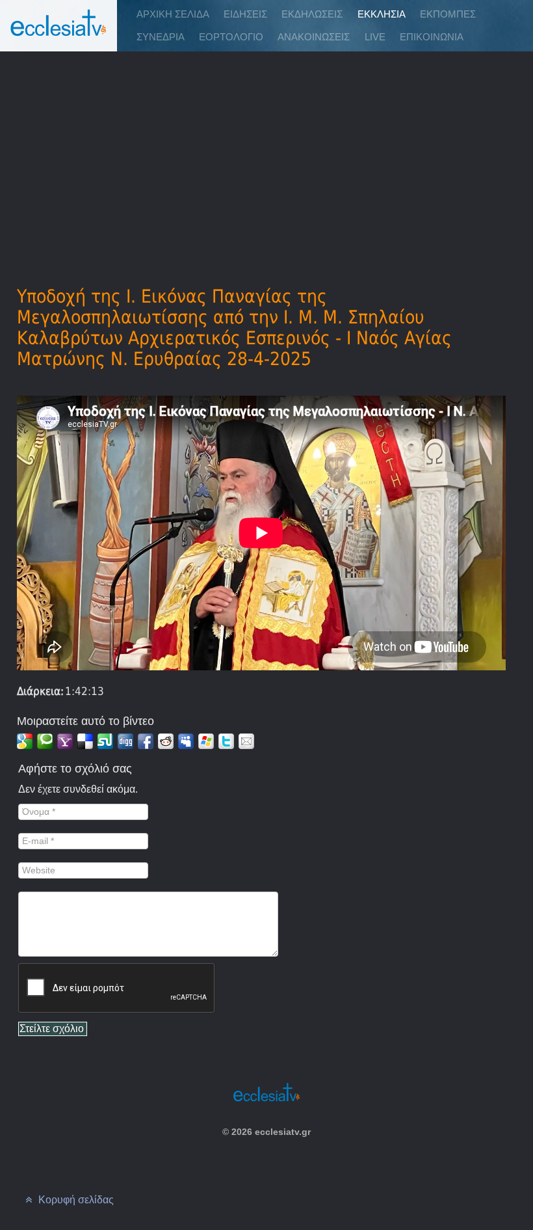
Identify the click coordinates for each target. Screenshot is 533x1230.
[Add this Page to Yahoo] (65, 741)
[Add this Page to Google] (24, 741)
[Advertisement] (266, 150)
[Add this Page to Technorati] (45, 741)
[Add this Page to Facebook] (145, 741)
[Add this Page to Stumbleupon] (105, 741)
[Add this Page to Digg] (125, 741)
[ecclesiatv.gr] (58, 35)
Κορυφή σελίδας (75, 1199)
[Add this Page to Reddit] (166, 741)
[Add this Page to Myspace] (186, 741)
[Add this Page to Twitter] (226, 741)
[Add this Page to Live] (206, 741)
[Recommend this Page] (246, 741)
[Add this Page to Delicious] (85, 741)
